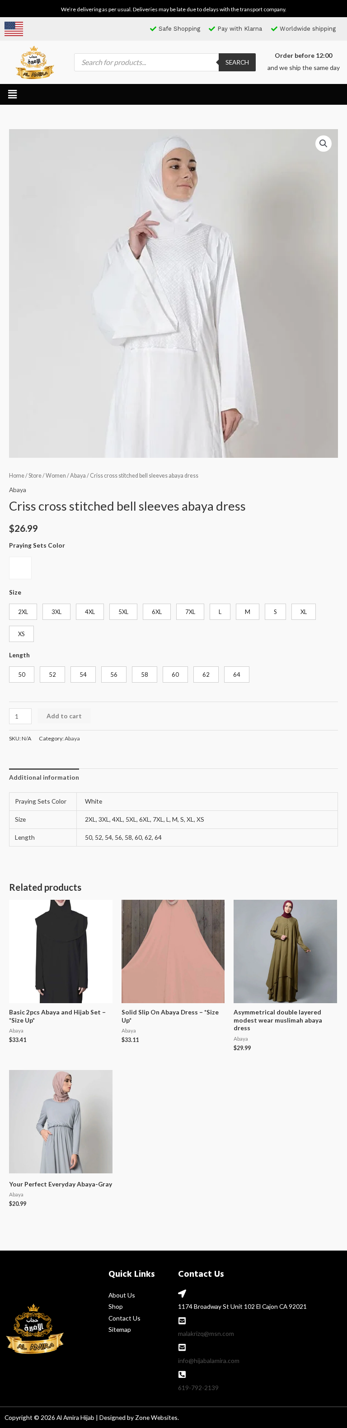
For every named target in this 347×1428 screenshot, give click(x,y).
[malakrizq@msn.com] (182, 1320)
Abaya (78, 475)
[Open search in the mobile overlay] (165, 62)
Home (16, 475)
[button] (12, 94)
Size (15, 592)
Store (35, 475)
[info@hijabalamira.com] (182, 1347)
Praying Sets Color (37, 545)
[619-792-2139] (182, 1374)
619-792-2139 (198, 1387)
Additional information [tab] (44, 777)
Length (19, 655)
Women (56, 475)
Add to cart (64, 716)
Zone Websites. (157, 1417)
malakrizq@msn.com (206, 1333)
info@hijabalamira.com (208, 1360)
